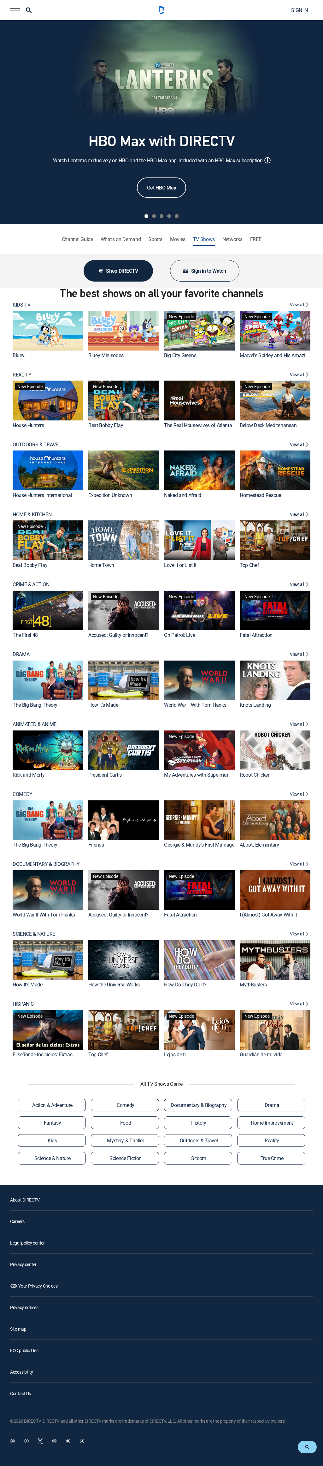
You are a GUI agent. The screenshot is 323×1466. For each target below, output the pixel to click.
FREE (255, 239)
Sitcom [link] (198, 1158)
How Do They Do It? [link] (185, 984)
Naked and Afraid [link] (182, 495)
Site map (18, 1329)
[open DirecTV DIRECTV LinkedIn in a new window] (12, 1441)
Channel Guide (77, 239)
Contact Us (20, 1393)
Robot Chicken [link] (255, 774)
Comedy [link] (125, 1105)
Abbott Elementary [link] (259, 844)
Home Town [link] (101, 565)
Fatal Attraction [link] (256, 634)
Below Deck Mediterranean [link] (268, 425)
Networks (232, 239)
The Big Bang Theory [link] (35, 704)
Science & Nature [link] (52, 1158)
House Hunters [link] (28, 425)
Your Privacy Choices (37, 1286)
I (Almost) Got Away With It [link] (268, 914)
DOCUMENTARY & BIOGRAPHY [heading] (46, 864)
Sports (155, 239)
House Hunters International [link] (42, 495)
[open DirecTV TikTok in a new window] (82, 1441)
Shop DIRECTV (122, 270)
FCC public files (24, 1350)
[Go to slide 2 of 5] (154, 216)
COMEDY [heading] (22, 794)
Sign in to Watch (208, 270)
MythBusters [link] (253, 984)
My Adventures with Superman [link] (196, 774)
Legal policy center (27, 1243)
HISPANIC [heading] (23, 1004)
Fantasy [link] (52, 1122)
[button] (15, 10)
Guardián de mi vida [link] (261, 1054)
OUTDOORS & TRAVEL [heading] (37, 444)
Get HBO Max (161, 187)
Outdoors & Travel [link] (199, 1140)
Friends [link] (96, 844)
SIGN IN (299, 10)
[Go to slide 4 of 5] (169, 216)
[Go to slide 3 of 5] (161, 216)
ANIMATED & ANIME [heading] (34, 724)
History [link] (198, 1122)
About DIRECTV (24, 1200)
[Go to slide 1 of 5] (146, 216)
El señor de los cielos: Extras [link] (42, 1054)
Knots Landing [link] (255, 704)
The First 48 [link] (25, 634)
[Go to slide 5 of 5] (177, 216)
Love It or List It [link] (180, 565)
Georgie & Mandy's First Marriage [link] (199, 844)
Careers (17, 1221)
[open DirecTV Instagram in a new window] (54, 1441)
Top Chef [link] (249, 565)
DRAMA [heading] (21, 654)
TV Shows (204, 239)
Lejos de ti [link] (174, 1054)
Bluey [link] (18, 355)
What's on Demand (121, 239)
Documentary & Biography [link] (199, 1105)
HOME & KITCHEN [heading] (32, 514)
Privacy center (23, 1264)
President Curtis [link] (105, 774)
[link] (48, 330)
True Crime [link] (272, 1158)
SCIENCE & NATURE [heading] (34, 934)
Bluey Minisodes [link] (105, 355)
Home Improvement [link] (272, 1122)
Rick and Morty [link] (29, 774)
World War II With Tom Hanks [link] (195, 704)
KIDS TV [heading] (22, 304)
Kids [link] (52, 1140)
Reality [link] (272, 1140)
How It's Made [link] (103, 704)
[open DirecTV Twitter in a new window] (40, 1441)
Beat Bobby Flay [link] (105, 425)
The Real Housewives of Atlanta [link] (198, 425)
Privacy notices (24, 1307)
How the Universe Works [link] (114, 984)
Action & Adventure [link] (52, 1105)
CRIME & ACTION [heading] (31, 584)
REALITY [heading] (22, 374)
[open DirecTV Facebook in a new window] (26, 1441)
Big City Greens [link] (180, 355)
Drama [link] (272, 1105)
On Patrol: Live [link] (179, 634)
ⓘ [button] (267, 160)
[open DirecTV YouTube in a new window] (68, 1441)
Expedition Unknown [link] (110, 495)
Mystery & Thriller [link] (125, 1140)
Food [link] (125, 1122)
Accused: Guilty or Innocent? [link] (118, 634)
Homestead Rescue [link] (260, 495)
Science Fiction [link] (125, 1158)
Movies (177, 239)
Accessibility (21, 1372)
